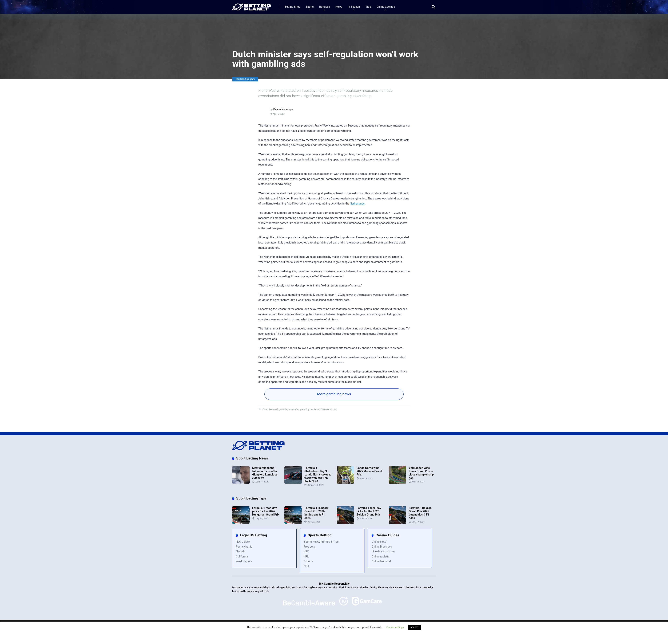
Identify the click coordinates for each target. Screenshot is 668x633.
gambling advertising (289, 409)
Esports (308, 561)
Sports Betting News (245, 79)
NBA (306, 566)
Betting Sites (292, 6)
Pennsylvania (244, 546)
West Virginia (244, 561)
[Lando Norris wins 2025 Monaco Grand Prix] (345, 482)
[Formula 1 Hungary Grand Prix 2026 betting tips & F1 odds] (293, 522)
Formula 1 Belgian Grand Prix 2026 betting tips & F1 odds (420, 513)
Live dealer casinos (383, 551)
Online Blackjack (382, 546)
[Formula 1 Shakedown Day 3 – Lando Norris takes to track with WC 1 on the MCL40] (293, 482)
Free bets (309, 546)
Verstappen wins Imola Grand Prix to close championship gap (421, 473)
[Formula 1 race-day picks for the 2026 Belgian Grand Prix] (345, 522)
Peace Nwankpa (283, 109)
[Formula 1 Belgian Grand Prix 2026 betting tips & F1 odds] (397, 522)
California (242, 556)
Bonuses (324, 6)
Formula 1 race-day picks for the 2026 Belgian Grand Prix (369, 511)
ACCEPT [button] (414, 627)
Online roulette (380, 556)
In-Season (354, 6)
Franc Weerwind (269, 409)
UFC (306, 551)
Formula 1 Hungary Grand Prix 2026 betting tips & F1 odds (316, 513)
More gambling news (334, 394)
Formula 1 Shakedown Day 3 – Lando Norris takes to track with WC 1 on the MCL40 (317, 474)
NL (335, 409)
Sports (310, 6)
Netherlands (357, 203)
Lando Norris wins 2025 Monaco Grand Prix (369, 471)
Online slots (379, 541)
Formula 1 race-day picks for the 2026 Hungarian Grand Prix (265, 511)
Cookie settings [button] (395, 627)
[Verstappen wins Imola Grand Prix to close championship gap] (397, 482)
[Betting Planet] (251, 5)
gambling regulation (309, 409)
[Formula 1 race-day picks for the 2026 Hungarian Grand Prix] (241, 522)
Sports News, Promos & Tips (321, 541)
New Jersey (243, 541)
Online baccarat (381, 561)
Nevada (240, 551)
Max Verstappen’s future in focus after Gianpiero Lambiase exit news (264, 473)
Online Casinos (385, 6)
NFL (306, 556)
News (338, 6)
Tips (368, 6)
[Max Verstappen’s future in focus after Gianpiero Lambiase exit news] (241, 482)
